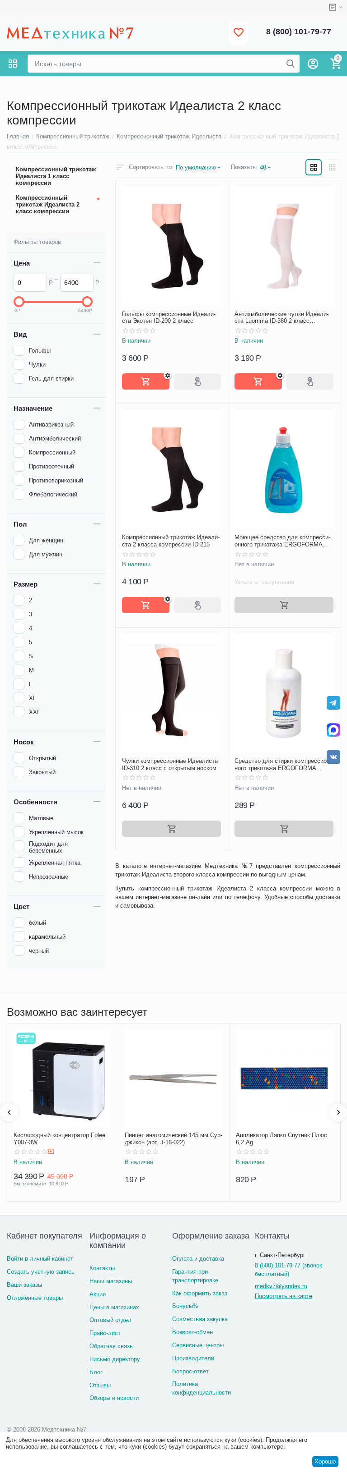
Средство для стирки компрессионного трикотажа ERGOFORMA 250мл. (283, 764)
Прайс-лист (105, 1333)
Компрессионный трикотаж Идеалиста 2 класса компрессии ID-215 (171, 541)
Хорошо (325, 1461)
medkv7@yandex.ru (281, 1286)
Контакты (102, 1268)
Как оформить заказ (199, 1293)
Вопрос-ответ (190, 1371)
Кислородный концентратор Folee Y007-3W (59, 1139)
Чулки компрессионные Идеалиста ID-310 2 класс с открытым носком (170, 764)
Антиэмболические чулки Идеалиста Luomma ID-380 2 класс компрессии (281, 318)
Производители (193, 1358)
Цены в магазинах (114, 1307)
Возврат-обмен (192, 1332)
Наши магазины (110, 1281)
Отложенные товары (35, 1297)
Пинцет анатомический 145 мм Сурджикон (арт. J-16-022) (173, 1139)
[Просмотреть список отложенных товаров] (238, 33)
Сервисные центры (198, 1345)
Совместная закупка (200, 1319)
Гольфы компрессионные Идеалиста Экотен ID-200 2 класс (169, 318)
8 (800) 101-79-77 (298, 31)
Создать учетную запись (41, 1271)
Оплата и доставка (198, 1258)
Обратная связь (111, 1346)
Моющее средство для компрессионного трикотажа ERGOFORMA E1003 (282, 541)
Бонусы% (185, 1306)
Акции (97, 1294)
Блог (96, 1372)
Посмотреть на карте (283, 1296)
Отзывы (100, 1385)
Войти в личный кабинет (40, 1258)
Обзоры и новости (114, 1398)
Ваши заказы (24, 1284)
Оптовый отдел (110, 1320)
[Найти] (290, 64)
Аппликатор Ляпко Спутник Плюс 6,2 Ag (281, 1139)
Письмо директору (114, 1359)
